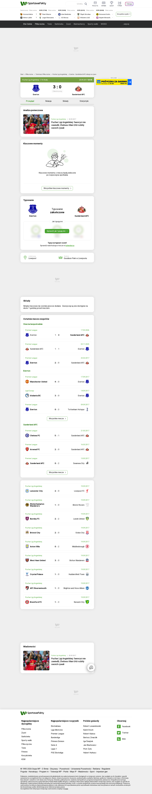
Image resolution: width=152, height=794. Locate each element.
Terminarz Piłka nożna (43, 74)
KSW (23, 759)
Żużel (68, 24)
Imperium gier (102, 772)
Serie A (54, 745)
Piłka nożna (39, 24)
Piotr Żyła (87, 749)
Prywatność (64, 769)
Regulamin (106, 769)
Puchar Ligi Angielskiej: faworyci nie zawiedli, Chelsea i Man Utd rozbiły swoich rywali (68, 125)
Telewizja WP (56, 772)
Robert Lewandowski (92, 726)
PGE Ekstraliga (57, 753)
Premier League (57, 734)
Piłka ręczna (26, 744)
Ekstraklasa (56, 726)
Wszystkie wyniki (123, 14)
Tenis (49, 24)
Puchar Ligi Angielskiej (60, 74)
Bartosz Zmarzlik (90, 737)
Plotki (65, 772)
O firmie (45, 769)
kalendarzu (69, 246)
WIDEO (104, 24)
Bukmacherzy (79, 24)
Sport (92, 772)
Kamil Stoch (88, 730)
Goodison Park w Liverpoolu (75, 258)
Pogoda (23, 772)
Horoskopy (33, 772)
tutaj (66, 789)
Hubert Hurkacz (89, 753)
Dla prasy (54, 769)
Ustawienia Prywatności (81, 769)
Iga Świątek (88, 741)
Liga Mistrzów (57, 730)
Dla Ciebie (27, 24)
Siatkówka (59, 24)
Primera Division (57, 741)
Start (22, 74)
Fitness (24, 752)
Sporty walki (93, 24)
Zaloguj (129, 4)
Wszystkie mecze (56, 418)
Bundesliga (55, 737)
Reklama (96, 769)
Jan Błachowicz (89, 745)
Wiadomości (83, 772)
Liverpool (32, 258)
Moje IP (73, 772)
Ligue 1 (54, 749)
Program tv (44, 772)
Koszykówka (26, 755)
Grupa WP (36, 769)
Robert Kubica (89, 734)
